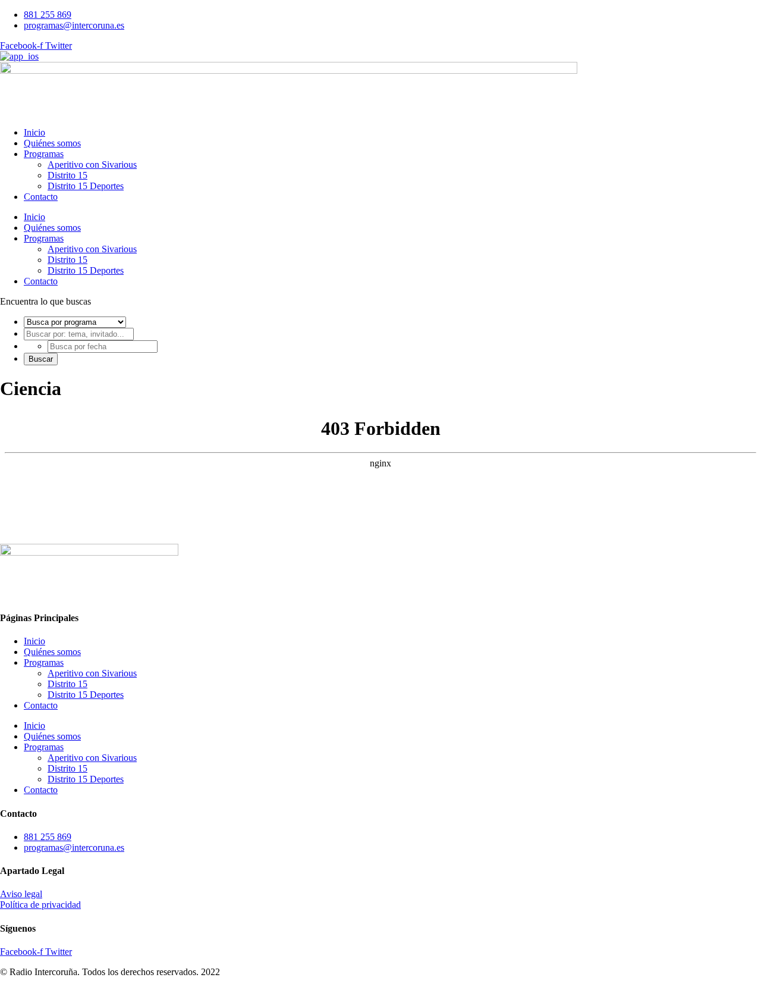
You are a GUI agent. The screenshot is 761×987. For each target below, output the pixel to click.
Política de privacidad (40, 905)
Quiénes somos (52, 143)
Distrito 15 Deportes (86, 186)
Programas (44, 154)
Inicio (34, 132)
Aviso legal (21, 894)
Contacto (41, 197)
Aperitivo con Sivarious (92, 164)
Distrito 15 (67, 175)
